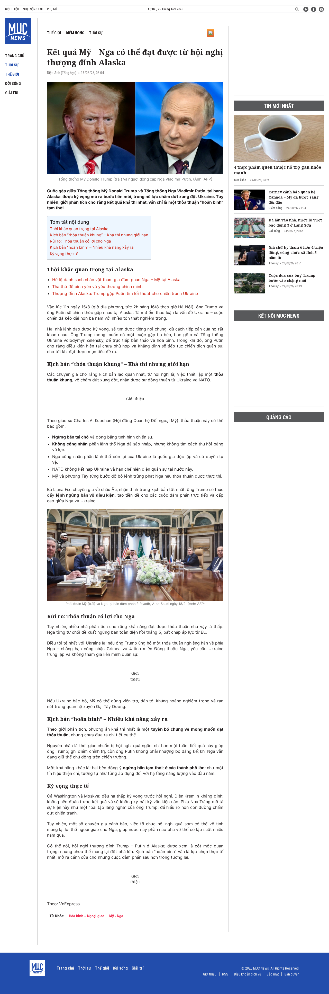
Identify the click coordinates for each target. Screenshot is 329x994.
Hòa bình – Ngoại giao (86, 916)
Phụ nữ (52, 9)
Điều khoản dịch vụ (247, 974)
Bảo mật (273, 974)
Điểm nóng (75, 33)
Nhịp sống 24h (33, 9)
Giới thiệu (12, 9)
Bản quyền (292, 974)
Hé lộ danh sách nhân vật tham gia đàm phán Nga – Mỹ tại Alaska (116, 279)
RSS (225, 974)
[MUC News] (18, 30)
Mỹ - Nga (116, 916)
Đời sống (13, 83)
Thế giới (12, 74)
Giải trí (11, 93)
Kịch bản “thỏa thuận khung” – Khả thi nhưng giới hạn (99, 234)
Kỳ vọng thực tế (64, 253)
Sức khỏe (240, 180)
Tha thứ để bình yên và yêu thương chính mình (97, 286)
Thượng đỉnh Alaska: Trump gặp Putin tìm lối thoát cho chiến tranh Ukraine (125, 293)
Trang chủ (14, 55)
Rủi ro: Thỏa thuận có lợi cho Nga (80, 241)
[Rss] (305, 9)
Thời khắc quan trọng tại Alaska (79, 228)
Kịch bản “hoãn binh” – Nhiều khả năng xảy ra (92, 247)
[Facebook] (313, 9)
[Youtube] (321, 9)
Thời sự (12, 65)
